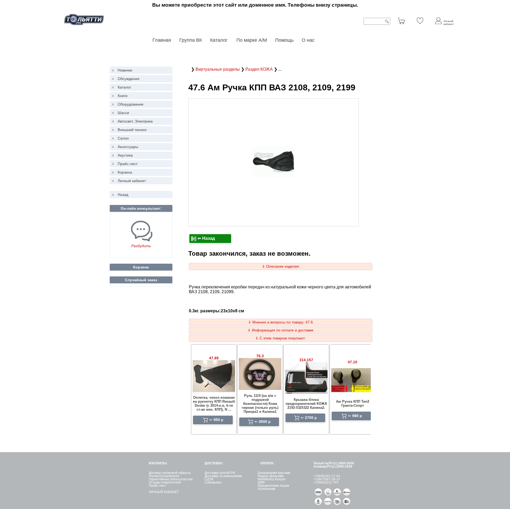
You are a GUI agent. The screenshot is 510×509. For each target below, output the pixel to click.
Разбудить (141, 246)
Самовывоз (213, 482)
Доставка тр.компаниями (223, 476)
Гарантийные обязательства (171, 479)
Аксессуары (128, 147)
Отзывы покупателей (165, 482)
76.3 (260, 356)
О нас (308, 40)
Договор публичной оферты (170, 472)
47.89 (214, 358)
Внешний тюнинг (132, 130)
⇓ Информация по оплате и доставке (280, 330)
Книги (123, 96)
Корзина (125, 172)
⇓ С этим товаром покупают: (280, 338)
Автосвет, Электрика (135, 121)
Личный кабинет (132, 181)
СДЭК (209, 479)
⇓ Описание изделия (280, 266)
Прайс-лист (128, 164)
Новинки (125, 70)
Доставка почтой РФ (220, 472)
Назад (123, 194)
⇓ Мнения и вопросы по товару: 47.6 (280, 322)
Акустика (125, 155)
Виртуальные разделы (218, 69)
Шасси (123, 113)
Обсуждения (128, 79)
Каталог (219, 40)
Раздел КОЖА (259, 69)
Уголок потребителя (164, 476)
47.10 (352, 362)
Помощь (284, 40)
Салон (123, 138)
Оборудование (130, 104)
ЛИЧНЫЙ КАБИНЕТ (164, 492)
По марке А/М (251, 40)
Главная (161, 40)
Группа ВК (190, 40)
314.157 (306, 360)
